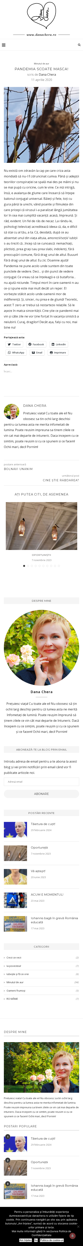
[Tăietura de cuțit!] (15, 829)
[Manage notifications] (72, 1236)
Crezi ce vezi (43, 957)
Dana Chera (47, 74)
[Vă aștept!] (15, 877)
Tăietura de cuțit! (43, 824)
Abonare (41, 794)
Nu (35, 1240)
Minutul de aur (41, 63)
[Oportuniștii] (41, 526)
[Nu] (78, 1226)
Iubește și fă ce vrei (43, 974)
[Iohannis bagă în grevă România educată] (15, 924)
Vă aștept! (38, 871)
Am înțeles (25, 1240)
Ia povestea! (43, 966)
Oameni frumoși (43, 990)
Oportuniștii (41, 554)
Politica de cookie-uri (52, 1240)
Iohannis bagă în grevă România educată (54, 920)
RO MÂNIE (43, 998)
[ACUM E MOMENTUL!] (15, 900)
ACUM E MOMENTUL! (47, 894)
